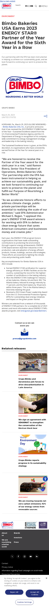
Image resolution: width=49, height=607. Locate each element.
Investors (18, 538)
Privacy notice (7, 567)
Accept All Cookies (34, 593)
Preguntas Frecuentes (11, 574)
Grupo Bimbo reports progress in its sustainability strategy (32, 463)
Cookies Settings (24, 602)
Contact (5, 563)
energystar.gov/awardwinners (33, 311)
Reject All (14, 592)
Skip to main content (7, 1)
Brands (17, 533)
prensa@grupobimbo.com (24, 338)
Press (16, 542)
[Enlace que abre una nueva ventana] (12, 556)
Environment (8, 16)
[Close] (46, 578)
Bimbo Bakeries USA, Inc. (13, 127)
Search (18, 5)
